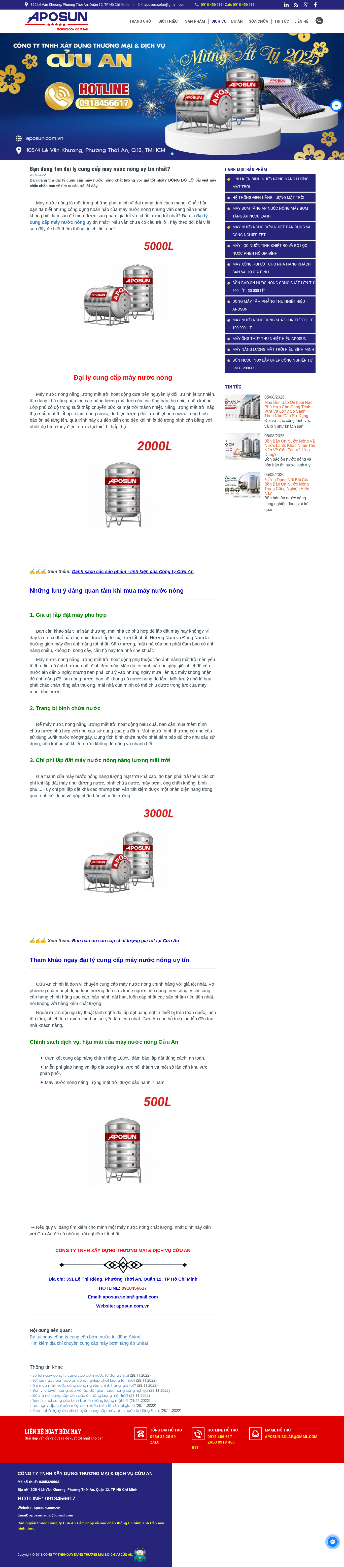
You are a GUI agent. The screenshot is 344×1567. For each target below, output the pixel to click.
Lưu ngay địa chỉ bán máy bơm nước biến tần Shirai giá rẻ (83, 1406)
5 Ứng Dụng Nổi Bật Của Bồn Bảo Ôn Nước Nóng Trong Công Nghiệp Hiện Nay (286, 486)
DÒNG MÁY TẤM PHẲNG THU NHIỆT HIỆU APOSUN (268, 305)
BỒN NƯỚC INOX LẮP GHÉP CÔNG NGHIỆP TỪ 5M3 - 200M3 (272, 364)
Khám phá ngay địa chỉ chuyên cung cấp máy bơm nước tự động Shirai (96, 1411)
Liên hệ (301, 21)
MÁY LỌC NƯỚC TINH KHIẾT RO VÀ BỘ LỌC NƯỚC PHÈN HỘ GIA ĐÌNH (269, 249)
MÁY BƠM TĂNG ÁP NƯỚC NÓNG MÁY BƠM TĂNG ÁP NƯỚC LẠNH (270, 212)
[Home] (71, 21)
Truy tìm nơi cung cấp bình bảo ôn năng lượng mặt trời (80, 1401)
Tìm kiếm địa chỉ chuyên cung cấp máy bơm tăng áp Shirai (89, 1343)
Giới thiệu (168, 21)
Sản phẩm (195, 21)
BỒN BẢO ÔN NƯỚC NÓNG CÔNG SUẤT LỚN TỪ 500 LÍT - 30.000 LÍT (273, 286)
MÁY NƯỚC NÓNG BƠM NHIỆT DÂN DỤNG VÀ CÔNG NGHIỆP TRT (271, 230)
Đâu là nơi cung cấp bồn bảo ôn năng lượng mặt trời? (80, 1396)
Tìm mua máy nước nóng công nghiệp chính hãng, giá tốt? (84, 1385)
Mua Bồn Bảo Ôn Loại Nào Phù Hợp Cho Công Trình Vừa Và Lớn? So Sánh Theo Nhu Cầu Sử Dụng (288, 409)
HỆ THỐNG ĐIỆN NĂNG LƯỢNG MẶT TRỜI (268, 197)
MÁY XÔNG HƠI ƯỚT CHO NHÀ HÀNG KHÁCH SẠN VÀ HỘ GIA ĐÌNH (271, 268)
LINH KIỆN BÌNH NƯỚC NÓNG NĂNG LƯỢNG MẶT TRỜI (270, 182)
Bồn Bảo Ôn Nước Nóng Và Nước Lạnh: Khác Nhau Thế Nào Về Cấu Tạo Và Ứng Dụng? (289, 448)
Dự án (237, 21)
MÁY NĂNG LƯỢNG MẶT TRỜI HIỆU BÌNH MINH (273, 349)
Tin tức (281, 21)
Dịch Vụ (219, 21)
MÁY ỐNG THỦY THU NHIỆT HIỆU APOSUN (269, 338)
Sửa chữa (258, 21)
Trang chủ (140, 21)
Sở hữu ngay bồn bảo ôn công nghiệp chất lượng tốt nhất (83, 1380)
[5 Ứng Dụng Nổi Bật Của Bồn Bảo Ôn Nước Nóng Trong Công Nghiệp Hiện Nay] (242, 485)
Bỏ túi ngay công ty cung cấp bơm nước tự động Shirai (85, 1336)
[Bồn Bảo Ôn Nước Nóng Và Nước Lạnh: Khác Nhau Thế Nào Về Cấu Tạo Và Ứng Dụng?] (242, 446)
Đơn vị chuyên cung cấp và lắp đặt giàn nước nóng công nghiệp (90, 1390)
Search (319, 20)
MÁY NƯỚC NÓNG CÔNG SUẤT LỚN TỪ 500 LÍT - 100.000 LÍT (273, 323)
